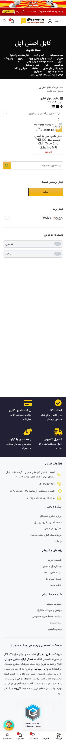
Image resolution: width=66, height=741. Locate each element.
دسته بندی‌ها (33, 50)
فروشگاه (55, 87)
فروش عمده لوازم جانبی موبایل (46, 535)
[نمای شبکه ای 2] (61, 107)
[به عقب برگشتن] (33, 33)
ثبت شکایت (55, 623)
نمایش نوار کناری (49, 98)
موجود (8, 254)
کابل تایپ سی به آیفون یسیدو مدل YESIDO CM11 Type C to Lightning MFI (48, 142)
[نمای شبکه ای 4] (53, 107)
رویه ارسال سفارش (52, 566)
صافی (45, 192)
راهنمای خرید (55, 560)
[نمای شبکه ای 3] (57, 107)
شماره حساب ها (54, 579)
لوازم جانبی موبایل (15, 659)
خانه (61, 87)
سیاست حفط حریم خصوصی (47, 616)
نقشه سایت (55, 585)
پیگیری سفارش (54, 604)
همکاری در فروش (53, 529)
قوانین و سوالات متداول (49, 610)
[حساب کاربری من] (50, 20)
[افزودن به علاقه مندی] (39, 128)
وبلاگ (59, 541)
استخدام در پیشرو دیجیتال (48, 522)
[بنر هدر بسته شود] (4, 4)
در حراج (9, 244)
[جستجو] (4, 20)
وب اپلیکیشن (55, 629)
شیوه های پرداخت (52, 573)
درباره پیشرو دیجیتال (51, 516)
